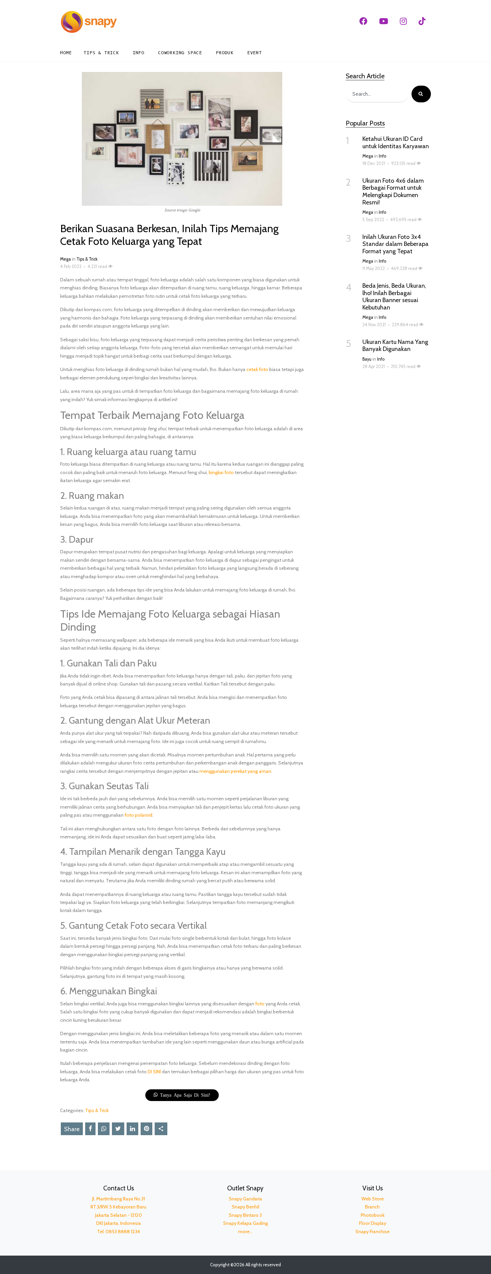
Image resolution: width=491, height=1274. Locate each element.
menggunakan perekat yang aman (235, 771)
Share (71, 1129)
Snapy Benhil (245, 1207)
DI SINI (154, 1072)
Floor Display (372, 1223)
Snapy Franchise (372, 1231)
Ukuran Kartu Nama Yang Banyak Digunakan (395, 345)
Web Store (372, 1199)
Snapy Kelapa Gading (245, 1223)
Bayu (366, 359)
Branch (372, 1207)
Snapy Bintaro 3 (245, 1215)
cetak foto (257, 369)
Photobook (372, 1215)
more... (245, 1231)
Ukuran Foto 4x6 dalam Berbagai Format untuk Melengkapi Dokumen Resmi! (393, 191)
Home (66, 52)
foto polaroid (138, 815)
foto (260, 1004)
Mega (65, 259)
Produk (224, 52)
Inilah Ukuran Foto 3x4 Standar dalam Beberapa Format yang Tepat (395, 244)
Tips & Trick (101, 52)
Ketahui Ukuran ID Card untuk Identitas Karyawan (395, 142)
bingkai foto (221, 472)
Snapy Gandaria (245, 1199)
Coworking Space (180, 52)
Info (138, 52)
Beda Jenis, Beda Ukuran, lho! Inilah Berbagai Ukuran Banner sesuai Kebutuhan (394, 296)
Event (254, 52)
